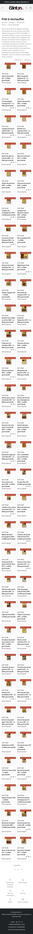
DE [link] (19, 922)
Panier (10, 902)
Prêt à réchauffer (13, 25)
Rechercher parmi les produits (10, 885)
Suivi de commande (10, 894)
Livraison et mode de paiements (16, 929)
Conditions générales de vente (16, 924)
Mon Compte (23, 882)
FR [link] (17, 922)
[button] (16, 8)
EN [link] (22, 922)
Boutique (12, 22)
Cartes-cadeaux (23, 902)
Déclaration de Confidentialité (16, 927)
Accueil (4, 22)
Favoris (23, 893)
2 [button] (17, 869)
